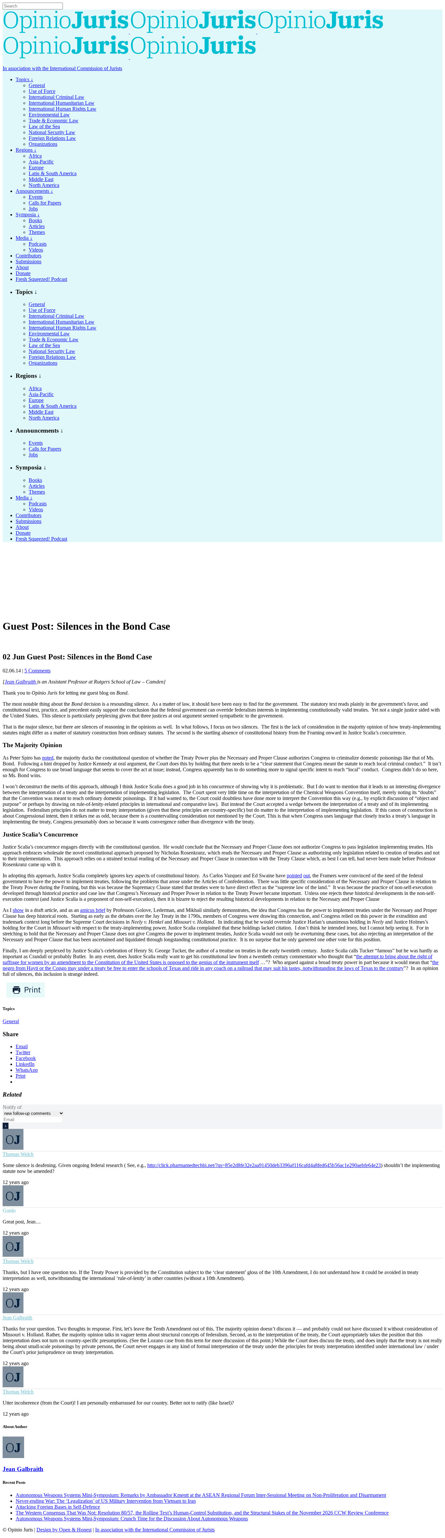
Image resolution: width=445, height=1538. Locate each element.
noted (47, 758)
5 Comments (37, 670)
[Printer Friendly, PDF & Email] (26, 995)
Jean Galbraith (21, 681)
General (11, 1021)
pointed (294, 875)
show (18, 910)
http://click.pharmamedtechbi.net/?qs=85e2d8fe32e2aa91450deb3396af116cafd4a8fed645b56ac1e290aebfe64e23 (264, 1165)
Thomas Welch (18, 1154)
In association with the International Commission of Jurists (62, 68)
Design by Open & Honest (64, 1529)
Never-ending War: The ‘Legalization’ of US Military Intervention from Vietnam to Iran (106, 1501)
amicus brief (92, 910)
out (306, 875)
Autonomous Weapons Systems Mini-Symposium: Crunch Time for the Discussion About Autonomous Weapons (132, 1518)
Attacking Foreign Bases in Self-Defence (58, 1507)
